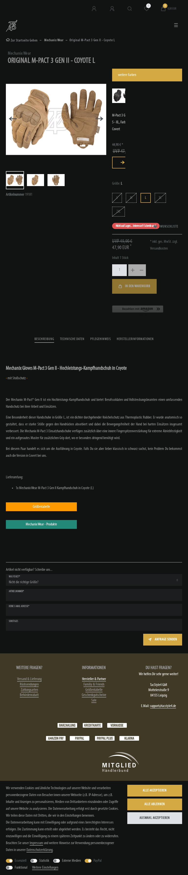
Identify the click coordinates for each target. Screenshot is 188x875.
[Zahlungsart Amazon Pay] (56, 738)
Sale (93, 700)
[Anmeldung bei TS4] (94, 8)
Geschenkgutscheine (94, 695)
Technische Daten (72, 339)
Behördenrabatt (29, 695)
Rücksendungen (29, 684)
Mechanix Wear (54, 40)
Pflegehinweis (100, 339)
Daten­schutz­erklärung (39, 850)
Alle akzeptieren (155, 790)
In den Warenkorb (137, 286)
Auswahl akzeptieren (155, 818)
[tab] (44, 339)
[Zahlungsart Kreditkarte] (92, 725)
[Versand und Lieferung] (129, 738)
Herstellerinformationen (135, 339)
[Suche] (129, 9)
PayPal (98, 861)
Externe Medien (71, 861)
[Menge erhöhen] (132, 270)
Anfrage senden (166, 639)
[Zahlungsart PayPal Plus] (105, 738)
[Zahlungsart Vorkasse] (117, 725)
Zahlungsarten (29, 690)
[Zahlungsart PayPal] (79, 738)
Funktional (21, 868)
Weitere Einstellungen (45, 868)
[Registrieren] (112, 8)
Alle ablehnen (154, 804)
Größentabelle (94, 690)
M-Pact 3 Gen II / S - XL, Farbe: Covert (122, 122)
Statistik (44, 861)
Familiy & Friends (94, 684)
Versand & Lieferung (29, 679)
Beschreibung (44, 339)
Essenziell (20, 861)
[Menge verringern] (141, 270)
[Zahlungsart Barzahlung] (67, 725)
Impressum (36, 843)
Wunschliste (169, 226)
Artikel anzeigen (122, 162)
